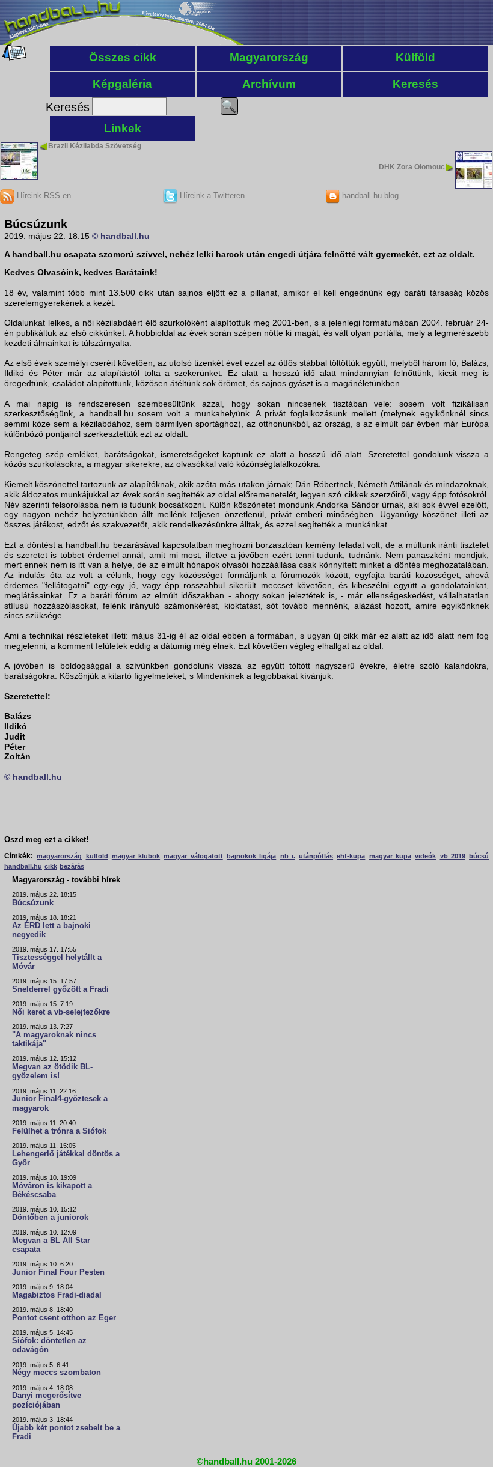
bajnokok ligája (251, 856)
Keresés (415, 83)
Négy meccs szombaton (56, 1372)
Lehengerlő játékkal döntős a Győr (66, 1158)
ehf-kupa (351, 856)
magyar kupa (390, 856)
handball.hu (23, 866)
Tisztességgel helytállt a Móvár (57, 962)
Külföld (415, 57)
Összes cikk (122, 57)
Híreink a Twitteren (211, 195)
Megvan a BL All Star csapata (51, 1245)
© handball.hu (121, 236)
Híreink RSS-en (42, 195)
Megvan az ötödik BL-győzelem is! (52, 1071)
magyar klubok (136, 856)
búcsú (479, 856)
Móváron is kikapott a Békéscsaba (52, 1190)
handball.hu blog (369, 195)
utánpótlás (316, 856)
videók (425, 856)
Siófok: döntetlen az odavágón (49, 1345)
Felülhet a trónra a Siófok (59, 1131)
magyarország (59, 856)
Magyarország (269, 57)
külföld (97, 856)
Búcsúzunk (33, 903)
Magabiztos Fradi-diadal (57, 1295)
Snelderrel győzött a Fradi (60, 989)
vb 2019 (452, 856)
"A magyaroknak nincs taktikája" (54, 1039)
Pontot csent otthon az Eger (64, 1318)
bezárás (72, 866)
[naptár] (13, 57)
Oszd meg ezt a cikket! (46, 840)
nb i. (287, 856)
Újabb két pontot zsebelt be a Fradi (66, 1432)
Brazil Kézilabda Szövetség (94, 146)
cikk (50, 866)
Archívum (269, 83)
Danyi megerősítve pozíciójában (46, 1400)
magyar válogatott (193, 856)
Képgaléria (122, 83)
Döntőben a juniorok (50, 1217)
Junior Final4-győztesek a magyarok (60, 1103)
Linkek (122, 128)
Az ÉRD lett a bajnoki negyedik (51, 930)
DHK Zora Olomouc (412, 167)
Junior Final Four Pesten (58, 1272)
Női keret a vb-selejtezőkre (61, 1012)
